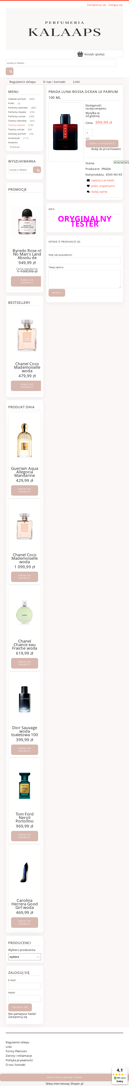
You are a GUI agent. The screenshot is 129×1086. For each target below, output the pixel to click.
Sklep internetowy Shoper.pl (64, 1083)
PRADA (106, 169)
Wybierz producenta (21, 950)
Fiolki (11, 103)
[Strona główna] (64, 28)
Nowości (13, 142)
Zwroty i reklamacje (19, 1056)
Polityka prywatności (19, 1060)
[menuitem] (22, 82)
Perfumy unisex (17, 116)
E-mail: (12, 980)
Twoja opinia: (56, 267)
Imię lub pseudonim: (60, 254)
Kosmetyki (14, 138)
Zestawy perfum (17, 133)
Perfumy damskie (18, 107)
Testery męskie (16, 125)
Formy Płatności (16, 1051)
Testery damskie (17, 120)
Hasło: (11, 992)
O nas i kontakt (15, 1065)
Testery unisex (16, 129)
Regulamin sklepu (17, 1042)
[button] (99, 180)
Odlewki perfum (17, 98)
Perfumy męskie (17, 111)
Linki (9, 1047)
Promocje (14, 147)
